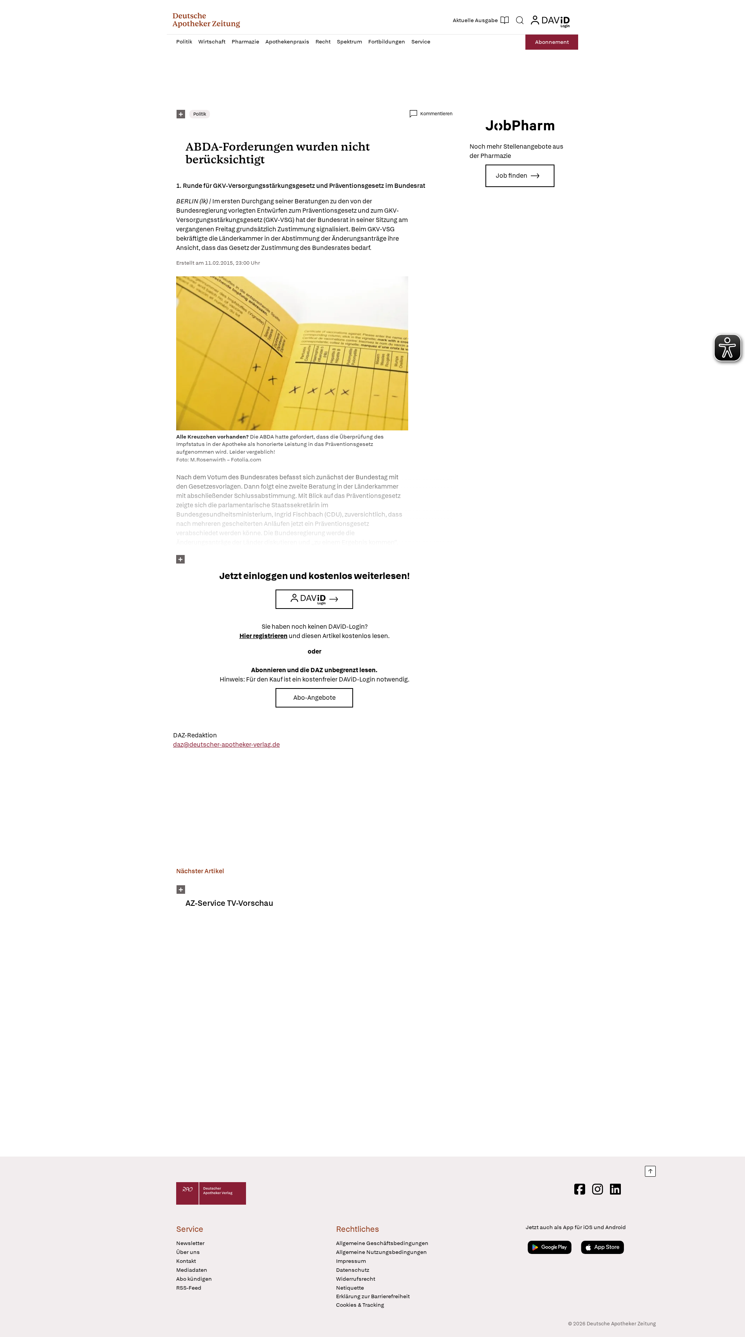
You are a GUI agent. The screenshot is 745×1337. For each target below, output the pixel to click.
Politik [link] (199, 114)
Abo (552, 41)
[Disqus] (314, 1037)
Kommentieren (436, 114)
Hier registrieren (263, 636)
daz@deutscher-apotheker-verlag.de (226, 744)
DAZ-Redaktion (195, 735)
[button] (206, 20)
